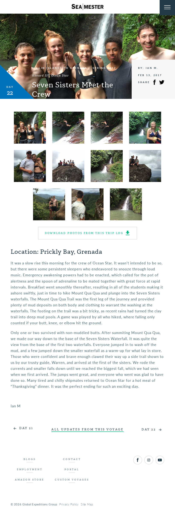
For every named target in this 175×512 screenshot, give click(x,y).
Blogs (29, 459)
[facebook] (137, 460)
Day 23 (148, 429)
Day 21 (26, 428)
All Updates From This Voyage (87, 429)
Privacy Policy (69, 504)
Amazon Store (29, 479)
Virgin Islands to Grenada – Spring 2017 (74, 67)
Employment (29, 469)
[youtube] (159, 460)
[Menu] (167, 7)
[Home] (87, 7)
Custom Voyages (72, 479)
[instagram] (148, 460)
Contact (72, 459)
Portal (71, 469)
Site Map (87, 504)
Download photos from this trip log (84, 233)
